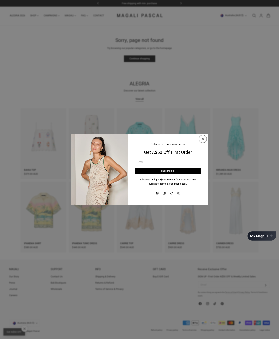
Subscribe (166, 171)
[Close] (202, 139)
